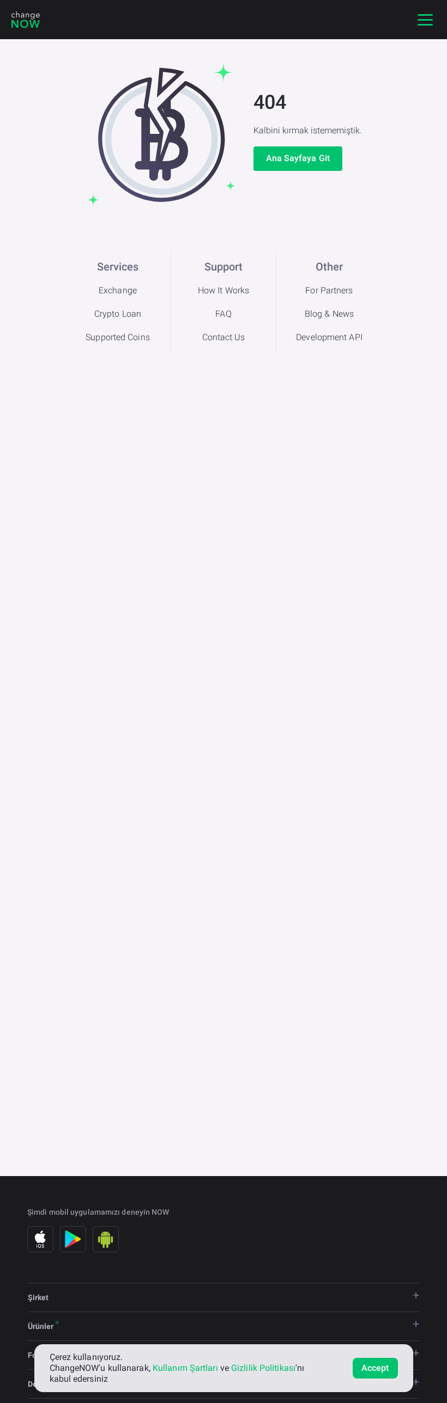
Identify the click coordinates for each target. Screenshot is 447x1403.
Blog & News (329, 314)
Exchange (118, 290)
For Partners (329, 290)
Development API (329, 337)
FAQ (223, 314)
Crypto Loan (117, 314)
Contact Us (223, 337)
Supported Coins (118, 337)
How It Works (223, 290)
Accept (375, 1368)
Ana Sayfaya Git (298, 158)
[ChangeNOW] (25, 19)
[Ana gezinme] (425, 19)
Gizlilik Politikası (263, 1368)
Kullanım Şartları (185, 1368)
